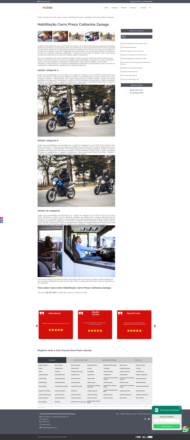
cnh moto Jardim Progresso (129, 47)
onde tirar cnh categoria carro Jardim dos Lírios (134, 55)
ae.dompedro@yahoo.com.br (49, 427)
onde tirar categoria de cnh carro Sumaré (133, 51)
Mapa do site (146, 414)
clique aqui (63, 292)
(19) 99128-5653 (147, 1)
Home (106, 8)
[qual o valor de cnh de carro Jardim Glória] (92, 36)
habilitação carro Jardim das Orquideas (132, 68)
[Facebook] (148, 418)
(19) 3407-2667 (136, 1)
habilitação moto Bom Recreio (130, 71)
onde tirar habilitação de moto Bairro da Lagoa (134, 58)
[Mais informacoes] (150, 8)
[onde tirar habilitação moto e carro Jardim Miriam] (45, 36)
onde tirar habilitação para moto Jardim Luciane (134, 43)
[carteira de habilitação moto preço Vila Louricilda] (76, 36)
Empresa (115, 8)
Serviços (133, 8)
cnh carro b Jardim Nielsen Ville (130, 79)
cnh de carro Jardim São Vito (129, 75)
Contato (143, 8)
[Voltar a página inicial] (47, 8)
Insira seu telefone (167, 417)
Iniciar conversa (167, 426)
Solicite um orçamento (137, 31)
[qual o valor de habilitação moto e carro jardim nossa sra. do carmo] (107, 36)
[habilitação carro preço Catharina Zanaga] (60, 36)
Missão (123, 8)
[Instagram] (145, 418)
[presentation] (34, 333)
